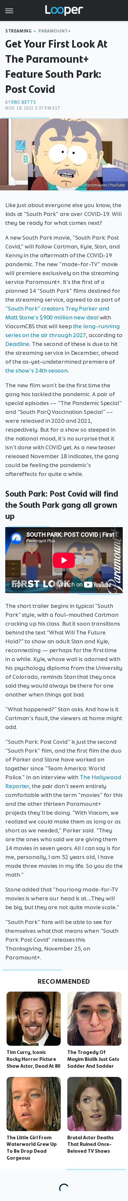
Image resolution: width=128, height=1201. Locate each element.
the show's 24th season (36, 371)
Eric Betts (23, 102)
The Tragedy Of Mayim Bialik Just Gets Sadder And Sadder (93, 1059)
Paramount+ (54, 31)
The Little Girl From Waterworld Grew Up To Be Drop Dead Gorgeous (32, 1147)
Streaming (18, 31)
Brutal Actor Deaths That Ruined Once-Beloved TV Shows (90, 1144)
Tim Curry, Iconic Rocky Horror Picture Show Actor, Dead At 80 (33, 1059)
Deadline (17, 344)
